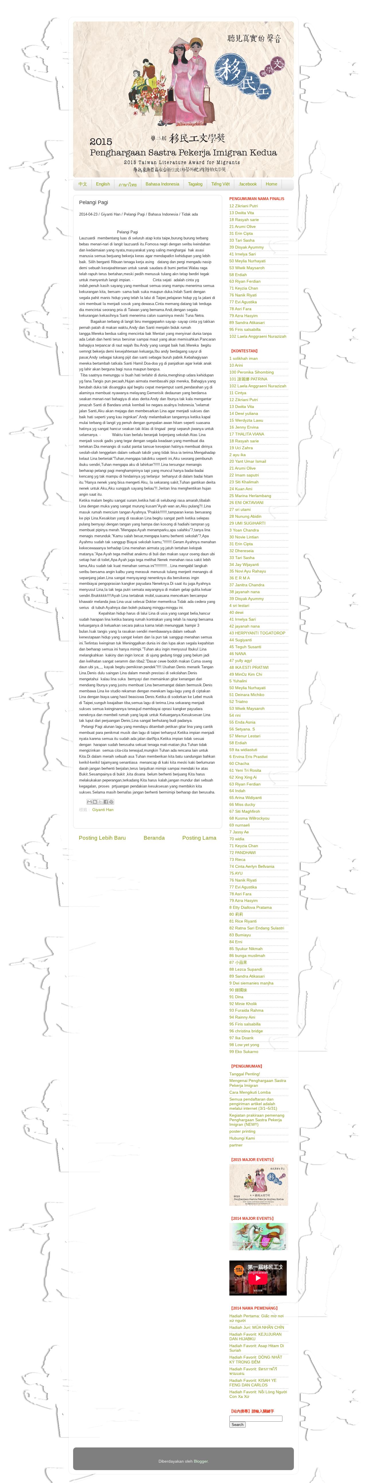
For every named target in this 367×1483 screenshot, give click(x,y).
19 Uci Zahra (241, 448)
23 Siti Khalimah (244, 482)
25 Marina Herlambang (250, 496)
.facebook (248, 183)
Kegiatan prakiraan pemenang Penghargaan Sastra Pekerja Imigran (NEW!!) (256, 1120)
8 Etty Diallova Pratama (250, 907)
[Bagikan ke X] (100, 802)
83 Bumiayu (240, 935)
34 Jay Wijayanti (244, 564)
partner (236, 1145)
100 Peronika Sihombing (251, 372)
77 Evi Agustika (243, 302)
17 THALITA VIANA (246, 434)
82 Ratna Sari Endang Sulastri (256, 928)
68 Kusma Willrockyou (249, 818)
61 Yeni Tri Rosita (245, 770)
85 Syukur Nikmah (246, 949)
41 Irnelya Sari (242, 254)
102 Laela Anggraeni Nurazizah (257, 336)
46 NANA (237, 654)
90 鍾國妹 (238, 990)
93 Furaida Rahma (246, 1010)
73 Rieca (237, 859)
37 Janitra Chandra (246, 585)
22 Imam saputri (244, 475)
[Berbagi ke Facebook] (106, 802)
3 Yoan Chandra (244, 530)
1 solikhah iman (243, 358)
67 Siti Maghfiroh (244, 811)
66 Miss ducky (242, 804)
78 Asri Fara (240, 309)
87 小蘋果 (238, 962)
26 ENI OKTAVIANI (246, 503)
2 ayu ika (237, 455)
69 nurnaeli (239, 825)
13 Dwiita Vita (241, 213)
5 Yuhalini (238, 681)
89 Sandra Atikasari (247, 323)
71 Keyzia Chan (243, 288)
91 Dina (236, 997)
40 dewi (236, 612)
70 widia (236, 839)
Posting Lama (199, 838)
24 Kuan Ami (240, 489)
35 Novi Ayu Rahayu (247, 571)
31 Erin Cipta (241, 233)
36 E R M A (239, 578)
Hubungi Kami (242, 1138)
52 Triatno (238, 702)
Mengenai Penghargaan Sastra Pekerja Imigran (257, 1082)
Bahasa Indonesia (162, 183)
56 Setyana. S (242, 729)
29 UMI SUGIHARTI (247, 523)
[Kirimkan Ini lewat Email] (89, 802)
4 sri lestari (239, 605)
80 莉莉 (236, 914)
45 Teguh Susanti (245, 647)
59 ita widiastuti (243, 750)
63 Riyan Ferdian (245, 281)
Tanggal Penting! (244, 1074)
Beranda (154, 838)
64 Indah (237, 791)
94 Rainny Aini (242, 1017)
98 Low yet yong (244, 1045)
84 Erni (235, 942)
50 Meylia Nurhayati (247, 261)
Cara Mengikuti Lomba (250, 1092)
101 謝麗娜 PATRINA (248, 379)
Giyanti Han (103, 810)
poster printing (242, 1131)
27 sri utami (240, 509)
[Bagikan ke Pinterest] (111, 802)
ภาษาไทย (128, 184)
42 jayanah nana (244, 626)
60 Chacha (239, 763)
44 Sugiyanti (240, 640)
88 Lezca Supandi (245, 969)
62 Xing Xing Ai (243, 777)
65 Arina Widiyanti (245, 798)
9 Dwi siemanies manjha (251, 983)
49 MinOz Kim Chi (245, 674)
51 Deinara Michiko (246, 695)
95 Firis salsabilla (245, 329)
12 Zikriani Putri (243, 206)
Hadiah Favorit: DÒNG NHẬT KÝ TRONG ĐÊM (255, 1359)
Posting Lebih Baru (102, 838)
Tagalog (195, 183)
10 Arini (236, 365)
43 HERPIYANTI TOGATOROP (257, 633)
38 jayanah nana (244, 592)
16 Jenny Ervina (244, 427)
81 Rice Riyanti (243, 921)
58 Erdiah (238, 275)
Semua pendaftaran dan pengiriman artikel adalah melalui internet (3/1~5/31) (253, 1104)
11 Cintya (237, 393)
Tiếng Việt (220, 183)
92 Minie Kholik (243, 1004)
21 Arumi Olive (242, 226)
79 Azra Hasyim (243, 316)
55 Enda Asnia (242, 722)
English (103, 183)
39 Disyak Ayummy (246, 247)
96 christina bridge (246, 1031)
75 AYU (236, 873)
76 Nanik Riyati (243, 295)
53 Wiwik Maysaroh (247, 268)
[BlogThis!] (95, 802)
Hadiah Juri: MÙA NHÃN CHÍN (256, 1327)
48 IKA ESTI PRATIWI (249, 667)
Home (271, 183)
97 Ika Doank (241, 1038)
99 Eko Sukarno (243, 1052)
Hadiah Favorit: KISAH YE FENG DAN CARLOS (252, 1382)
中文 (83, 183)
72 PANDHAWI (242, 853)
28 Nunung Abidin (245, 516)
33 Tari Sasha (242, 240)
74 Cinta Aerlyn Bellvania (251, 866)
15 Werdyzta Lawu (246, 420)
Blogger (201, 1461)
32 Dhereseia (241, 551)
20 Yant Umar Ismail (247, 461)
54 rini (235, 715)
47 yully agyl (240, 661)
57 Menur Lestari (244, 736)
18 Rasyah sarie (244, 220)
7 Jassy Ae (239, 832)
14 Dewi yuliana (243, 413)
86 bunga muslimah (247, 956)
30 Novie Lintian (244, 537)
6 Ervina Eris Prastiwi (248, 757)
